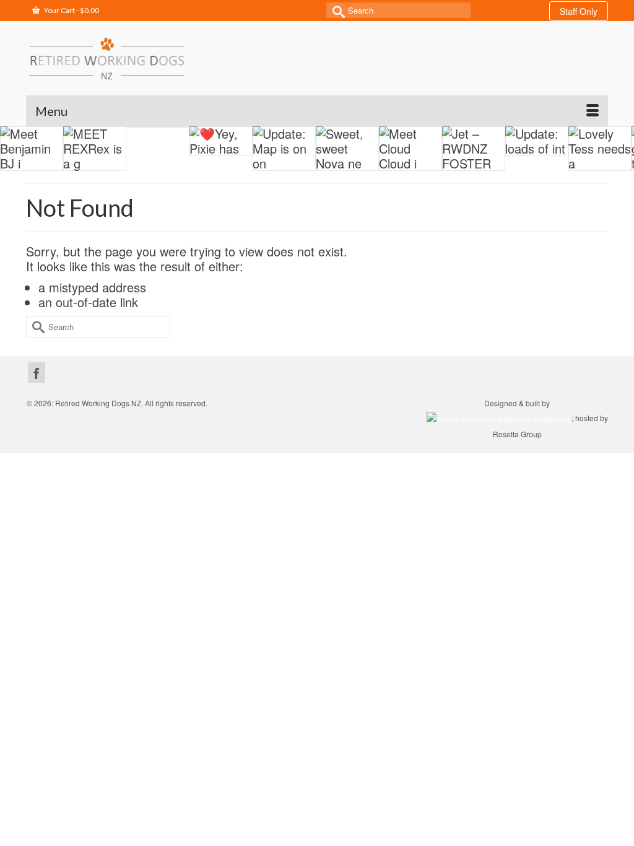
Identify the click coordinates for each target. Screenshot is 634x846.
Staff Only (578, 11)
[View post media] (31, 148)
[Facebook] (36, 372)
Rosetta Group (517, 434)
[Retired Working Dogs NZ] (107, 58)
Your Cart (71, 10)
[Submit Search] (335, 10)
